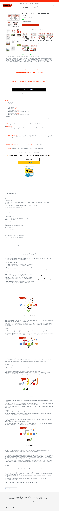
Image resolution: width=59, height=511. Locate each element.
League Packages (35, 499)
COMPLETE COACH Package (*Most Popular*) (41, 496)
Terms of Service (41, 499)
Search (10, 496)
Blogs (33, 501)
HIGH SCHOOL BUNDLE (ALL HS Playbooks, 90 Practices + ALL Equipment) (29, 497)
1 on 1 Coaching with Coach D (26, 499)
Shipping (23, 21)
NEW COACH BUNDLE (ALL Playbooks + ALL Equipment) (22, 496)
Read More (47, 61)
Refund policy (48, 499)
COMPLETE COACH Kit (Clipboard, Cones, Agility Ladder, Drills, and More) (21, 498)
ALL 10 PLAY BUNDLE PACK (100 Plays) (41, 498)
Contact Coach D (28, 501)
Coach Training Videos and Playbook (13, 499)
